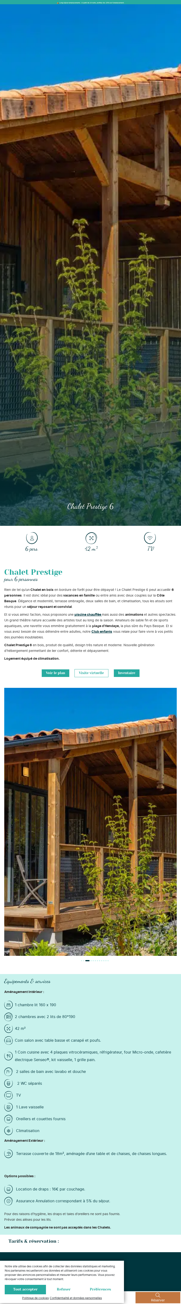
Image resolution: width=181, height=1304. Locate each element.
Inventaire (126, 673)
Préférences (100, 1289)
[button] (81, 960)
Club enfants (101, 631)
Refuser (64, 1289)
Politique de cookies (35, 1298)
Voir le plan (55, 673)
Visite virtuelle (91, 673)
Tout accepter (25, 1289)
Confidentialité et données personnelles (76, 1298)
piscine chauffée (88, 614)
